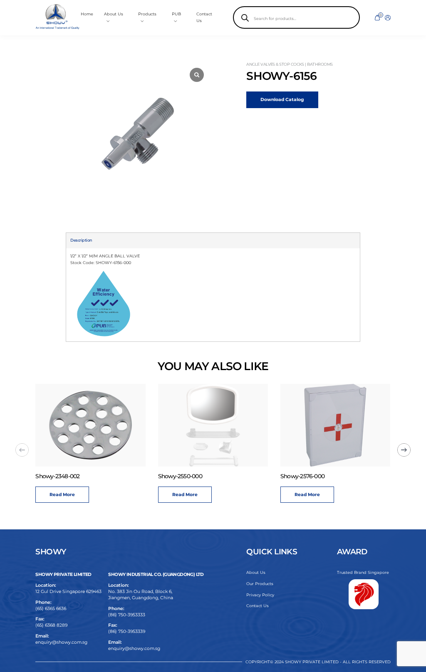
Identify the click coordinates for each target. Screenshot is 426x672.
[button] (22, 450)
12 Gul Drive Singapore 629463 (68, 591)
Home (87, 14)
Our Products (259, 583)
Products (147, 14)
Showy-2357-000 (309, 476)
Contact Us (257, 605)
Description (81, 240)
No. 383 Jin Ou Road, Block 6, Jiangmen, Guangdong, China (140, 594)
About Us (255, 572)
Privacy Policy (260, 595)
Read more (69, 494)
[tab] (81, 240)
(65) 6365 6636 (50, 608)
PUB (176, 14)
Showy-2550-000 (65, 476)
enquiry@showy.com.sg (61, 642)
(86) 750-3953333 (126, 615)
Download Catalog (282, 99)
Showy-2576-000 (187, 476)
